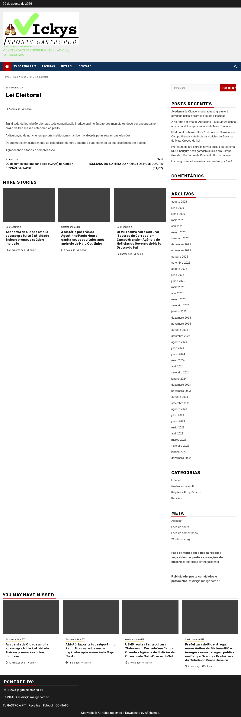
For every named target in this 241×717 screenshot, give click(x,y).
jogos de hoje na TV (30, 690)
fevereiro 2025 (180, 305)
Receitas (48, 66)
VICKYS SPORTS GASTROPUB (17, 47)
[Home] (7, 66)
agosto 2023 (179, 409)
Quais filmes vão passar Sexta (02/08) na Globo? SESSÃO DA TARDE (39, 164)
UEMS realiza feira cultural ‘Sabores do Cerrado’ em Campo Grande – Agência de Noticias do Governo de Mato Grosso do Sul (139, 239)
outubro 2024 (179, 330)
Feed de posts (180, 527)
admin (28, 109)
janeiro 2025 (178, 311)
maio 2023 (177, 427)
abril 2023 (177, 433)
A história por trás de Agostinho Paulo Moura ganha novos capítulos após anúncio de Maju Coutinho (82, 237)
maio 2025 (177, 287)
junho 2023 (178, 421)
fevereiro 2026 (180, 238)
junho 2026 (178, 214)
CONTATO (85, 66)
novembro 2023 (181, 391)
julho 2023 (177, 415)
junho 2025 (178, 281)
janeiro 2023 (178, 452)
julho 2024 (177, 348)
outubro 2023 (179, 397)
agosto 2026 (179, 201)
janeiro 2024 (178, 378)
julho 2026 (177, 208)
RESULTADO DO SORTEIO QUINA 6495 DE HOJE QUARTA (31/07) (125, 164)
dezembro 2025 (181, 244)
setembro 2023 (180, 403)
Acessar (176, 520)
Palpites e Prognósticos (186, 492)
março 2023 (178, 439)
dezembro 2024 (181, 317)
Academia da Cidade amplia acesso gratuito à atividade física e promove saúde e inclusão (27, 237)
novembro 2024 (181, 323)
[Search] (235, 66)
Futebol (66, 66)
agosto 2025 (179, 269)
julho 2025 (177, 275)
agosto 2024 (179, 342)
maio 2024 (177, 360)
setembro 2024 (180, 336)
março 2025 (178, 299)
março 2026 (178, 232)
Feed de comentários (184, 533)
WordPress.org (180, 539)
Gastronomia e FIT (15, 87)
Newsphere (132, 713)
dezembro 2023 (181, 384)
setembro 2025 (180, 262)
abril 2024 (177, 366)
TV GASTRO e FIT (24, 66)
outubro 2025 (179, 256)
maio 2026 (177, 220)
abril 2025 (177, 293)
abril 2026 (177, 226)
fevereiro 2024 (180, 372)
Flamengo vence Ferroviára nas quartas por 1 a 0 (201, 161)
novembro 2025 (181, 250)
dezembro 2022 (181, 458)
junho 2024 (178, 354)
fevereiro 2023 (180, 445)
